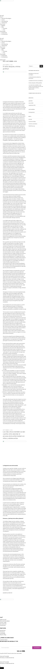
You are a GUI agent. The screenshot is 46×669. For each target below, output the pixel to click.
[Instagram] (0, 615)
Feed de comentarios (33, 123)
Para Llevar (2, 24)
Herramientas (4, 21)
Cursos (3, 19)
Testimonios (4, 22)
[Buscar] (41, 66)
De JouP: (2, 15)
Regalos (3, 25)
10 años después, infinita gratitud (35, 82)
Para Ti (1, 17)
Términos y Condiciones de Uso (7, 657)
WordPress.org (32, 125)
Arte (4, 29)
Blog (2, 27)
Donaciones (4, 32)
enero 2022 (31, 103)
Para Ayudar (3, 31)
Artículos (5, 28)
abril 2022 (30, 100)
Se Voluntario (4, 34)
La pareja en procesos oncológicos (36, 80)
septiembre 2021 (32, 105)
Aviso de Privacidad (4, 656)
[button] (23, 37)
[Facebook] (0, 614)
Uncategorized (31, 112)
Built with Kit (21, 651)
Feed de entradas (32, 121)
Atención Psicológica (6, 18)
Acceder (30, 119)
